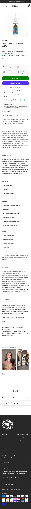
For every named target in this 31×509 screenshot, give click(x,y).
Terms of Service (21, 448)
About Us (4, 437)
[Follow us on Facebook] (4, 478)
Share (3, 374)
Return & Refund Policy (21, 444)
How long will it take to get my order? (12, 403)
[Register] (26, 462)
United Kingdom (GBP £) (8, 484)
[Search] (6, 6)
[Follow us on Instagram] (11, 478)
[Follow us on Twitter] (7, 478)
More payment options (15, 87)
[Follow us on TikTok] (19, 478)
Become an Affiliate (7, 440)
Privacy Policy (20, 440)
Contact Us (5, 443)
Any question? (6, 408)
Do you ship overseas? (8, 398)
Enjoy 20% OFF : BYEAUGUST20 (15, 1)
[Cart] (28, 6)
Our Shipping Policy (22, 437)
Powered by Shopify (15, 489)
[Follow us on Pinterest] (15, 478)
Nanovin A (5, 40)
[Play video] (9, 359)
